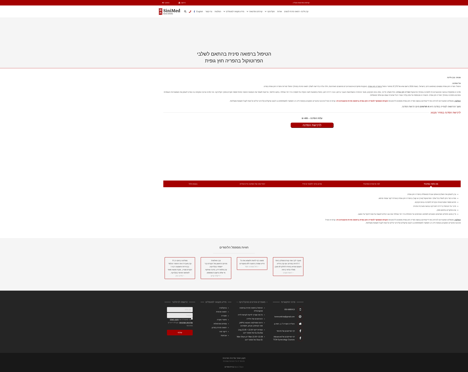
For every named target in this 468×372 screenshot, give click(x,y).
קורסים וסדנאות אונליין (301, 3)
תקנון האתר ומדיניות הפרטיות (120, 125)
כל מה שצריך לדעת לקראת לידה (250, 315)
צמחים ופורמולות (220, 324)
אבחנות (224, 335)
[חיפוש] (185, 11)
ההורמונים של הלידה (255, 319)
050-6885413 (289, 309)
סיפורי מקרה (222, 320)
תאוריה (224, 316)
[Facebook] (194, 11)
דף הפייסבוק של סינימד (286, 331)
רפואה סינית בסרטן (219, 328)
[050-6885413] (190, 11)
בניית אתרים (229, 367)
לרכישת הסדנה (312, 125)
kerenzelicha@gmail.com (284, 317)
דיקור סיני (223, 332)
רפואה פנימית (221, 312)
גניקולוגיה (223, 308)
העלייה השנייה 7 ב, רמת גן (284, 324)
